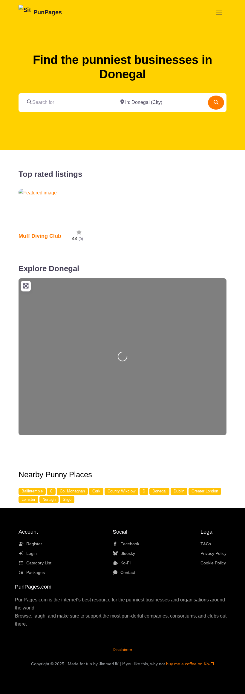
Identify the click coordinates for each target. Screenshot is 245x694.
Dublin (179, 491)
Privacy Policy (213, 553)
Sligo (67, 499)
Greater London (205, 491)
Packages (35, 572)
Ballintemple (32, 491)
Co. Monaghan (72, 491)
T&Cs (205, 543)
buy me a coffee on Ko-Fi (190, 663)
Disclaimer (122, 649)
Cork (96, 491)
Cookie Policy (213, 563)
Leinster (28, 499)
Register (34, 543)
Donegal (159, 491)
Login (31, 553)
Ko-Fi (125, 563)
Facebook (129, 543)
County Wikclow (121, 491)
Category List (38, 563)
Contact (127, 572)
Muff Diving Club (40, 236)
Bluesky (127, 553)
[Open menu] (219, 13)
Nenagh (49, 499)
